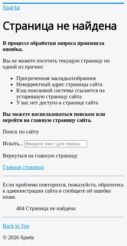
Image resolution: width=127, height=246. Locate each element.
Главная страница (23, 167)
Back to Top (16, 226)
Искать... (13, 143)
